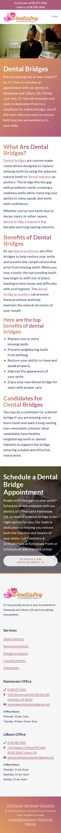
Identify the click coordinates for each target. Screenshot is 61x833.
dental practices (26, 251)
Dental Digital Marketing (21, 819)
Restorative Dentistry (15, 646)
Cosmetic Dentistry (14, 660)
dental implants (40, 177)
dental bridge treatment (21, 221)
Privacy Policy (47, 805)
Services (10, 630)
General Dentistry (13, 638)
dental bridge (35, 109)
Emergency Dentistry (15, 653)
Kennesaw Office (17, 681)
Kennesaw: (30, 2)
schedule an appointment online (27, 549)
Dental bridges (14, 160)
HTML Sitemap (14, 805)
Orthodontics (11, 667)
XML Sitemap (31, 805)
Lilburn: (30, 7)
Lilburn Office (14, 734)
